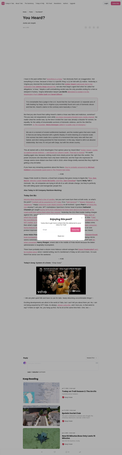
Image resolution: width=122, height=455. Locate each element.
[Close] (82, 218)
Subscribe (75, 230)
